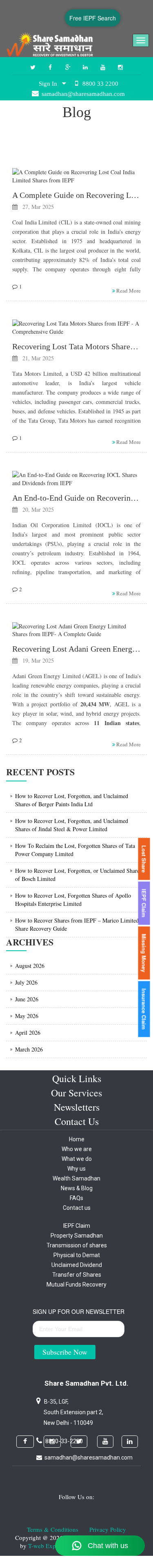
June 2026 (26, 999)
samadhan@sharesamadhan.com (88, 1457)
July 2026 (26, 982)
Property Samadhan (77, 1235)
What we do (77, 1159)
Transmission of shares (77, 1245)
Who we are (77, 1149)
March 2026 (29, 1049)
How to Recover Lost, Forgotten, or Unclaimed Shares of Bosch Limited (78, 875)
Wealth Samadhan (76, 1178)
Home (76, 1139)
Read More (128, 290)
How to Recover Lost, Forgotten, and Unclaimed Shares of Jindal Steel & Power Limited (71, 825)
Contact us (77, 1208)
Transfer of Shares (76, 1274)
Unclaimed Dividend (76, 1265)
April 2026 (27, 1032)
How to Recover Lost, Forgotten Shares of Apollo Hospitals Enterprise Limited (73, 899)
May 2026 (26, 1016)
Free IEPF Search (92, 18)
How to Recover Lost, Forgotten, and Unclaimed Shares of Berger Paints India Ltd (71, 800)
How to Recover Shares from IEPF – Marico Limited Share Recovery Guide (77, 924)
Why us (76, 1168)
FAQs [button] (76, 1198)
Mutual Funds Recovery (76, 1284)
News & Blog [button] (77, 1188)
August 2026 (29, 965)
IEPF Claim (76, 1225)
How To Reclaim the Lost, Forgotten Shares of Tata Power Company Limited (75, 850)
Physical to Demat (76, 1255)
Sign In (50, 83)
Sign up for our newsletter (78, 1312)
